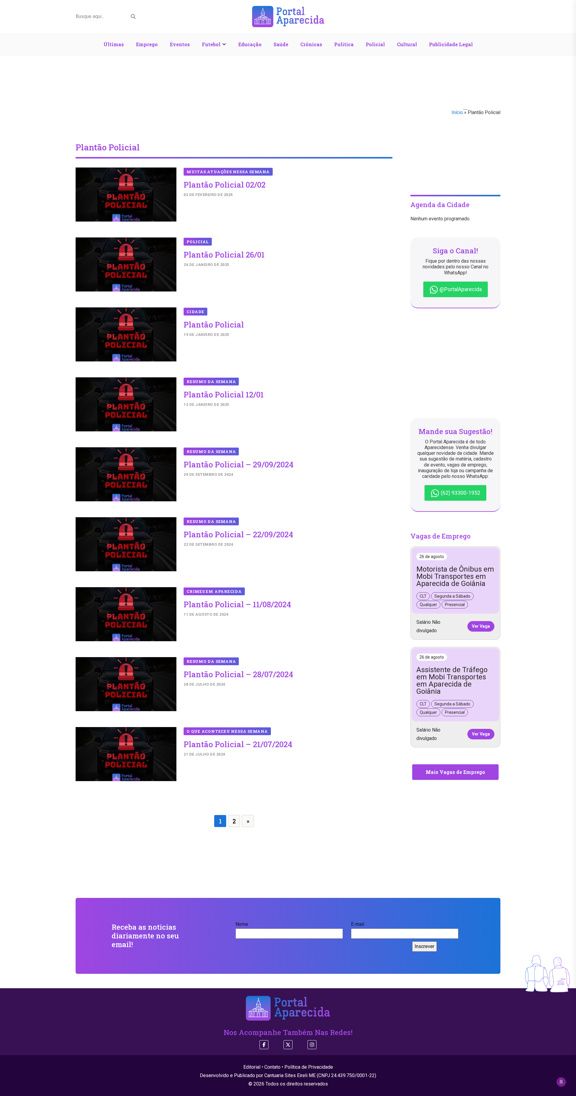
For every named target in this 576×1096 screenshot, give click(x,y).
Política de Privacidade (308, 1067)
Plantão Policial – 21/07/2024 (238, 744)
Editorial (251, 1067)
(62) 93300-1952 (460, 493)
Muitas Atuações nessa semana (228, 171)
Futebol (211, 44)
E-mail (357, 924)
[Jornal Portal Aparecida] (288, 16)
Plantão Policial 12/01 (224, 394)
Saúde (281, 44)
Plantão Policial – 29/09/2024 (238, 464)
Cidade (195, 311)
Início (457, 112)
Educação (250, 44)
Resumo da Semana (211, 381)
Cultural (407, 44)
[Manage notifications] (561, 1082)
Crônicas (311, 44)
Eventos (180, 44)
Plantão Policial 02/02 (225, 185)
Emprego (147, 44)
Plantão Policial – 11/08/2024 (237, 604)
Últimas (114, 44)
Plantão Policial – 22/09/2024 (238, 534)
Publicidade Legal (451, 44)
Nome (242, 924)
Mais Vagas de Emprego (455, 772)
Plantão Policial (214, 324)
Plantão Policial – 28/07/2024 (238, 674)
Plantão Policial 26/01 (224, 254)
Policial (375, 44)
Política (344, 44)
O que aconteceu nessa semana (227, 731)
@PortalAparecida (460, 289)
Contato (272, 1067)
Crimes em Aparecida (214, 591)
